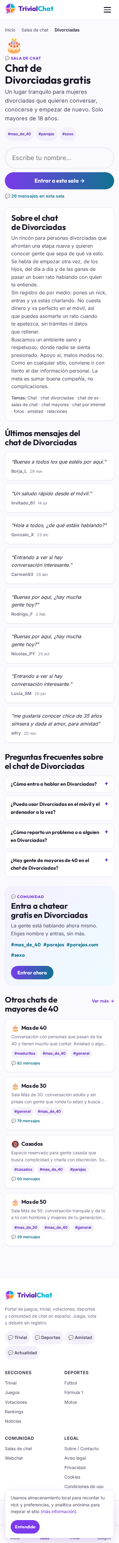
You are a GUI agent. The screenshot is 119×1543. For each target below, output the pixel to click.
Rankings (14, 1411)
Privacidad (75, 1467)
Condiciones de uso (83, 1486)
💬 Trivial (17, 1337)
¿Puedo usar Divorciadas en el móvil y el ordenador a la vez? (55, 808)
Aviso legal (75, 1458)
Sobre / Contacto (81, 1448)
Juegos (12, 1392)
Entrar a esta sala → (59, 180)
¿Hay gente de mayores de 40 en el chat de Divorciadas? (50, 864)
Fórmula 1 (73, 1392)
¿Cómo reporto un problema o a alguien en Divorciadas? (55, 836)
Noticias (13, 1421)
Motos (70, 1402)
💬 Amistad (80, 1337)
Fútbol (70, 1382)
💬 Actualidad (22, 1352)
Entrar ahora (32, 973)
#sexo (68, 134)
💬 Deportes (47, 1337)
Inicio (10, 29)
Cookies (72, 1476)
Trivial (10, 1382)
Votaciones (16, 1402)
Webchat (14, 1458)
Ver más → (103, 1000)
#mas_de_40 (19, 134)
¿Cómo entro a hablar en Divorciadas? (54, 784)
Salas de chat (35, 29)
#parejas (46, 134)
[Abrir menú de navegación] (107, 9)
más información (58, 1511)
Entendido (25, 1527)
